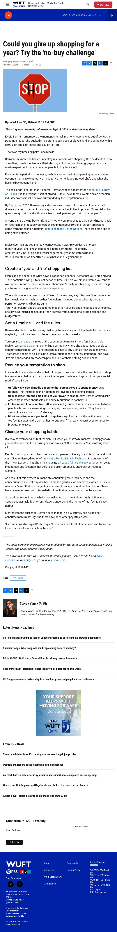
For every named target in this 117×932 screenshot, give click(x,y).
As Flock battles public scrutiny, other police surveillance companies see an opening (50, 775)
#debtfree (37, 257)
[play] (8, 15)
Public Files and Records (97, 863)
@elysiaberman (14, 244)
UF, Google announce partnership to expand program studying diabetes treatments (48, 679)
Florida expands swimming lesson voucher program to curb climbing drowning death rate (52, 637)
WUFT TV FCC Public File (100, 876)
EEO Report (95, 890)
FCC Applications (98, 892)
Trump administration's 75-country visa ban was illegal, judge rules (39, 754)
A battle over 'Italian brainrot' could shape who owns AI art (35, 795)
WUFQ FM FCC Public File (100, 886)
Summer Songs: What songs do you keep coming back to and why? (39, 648)
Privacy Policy (73, 870)
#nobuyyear (63, 252)
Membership (50, 884)
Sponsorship (73, 863)
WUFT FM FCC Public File (100, 871)
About (47, 863)
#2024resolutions (82, 252)
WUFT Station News (53, 877)
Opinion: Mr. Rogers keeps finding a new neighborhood (33, 764)
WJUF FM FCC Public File (100, 881)
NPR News (18, 578)
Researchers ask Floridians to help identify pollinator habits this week (42, 668)
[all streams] (112, 15)
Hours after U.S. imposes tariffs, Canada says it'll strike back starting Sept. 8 (45, 785)
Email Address (14, 830)
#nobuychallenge (45, 252)
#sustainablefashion (17, 257)
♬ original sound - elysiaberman (63, 257)
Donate (104, 4)
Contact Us (49, 870)
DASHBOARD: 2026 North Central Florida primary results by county (40, 658)
